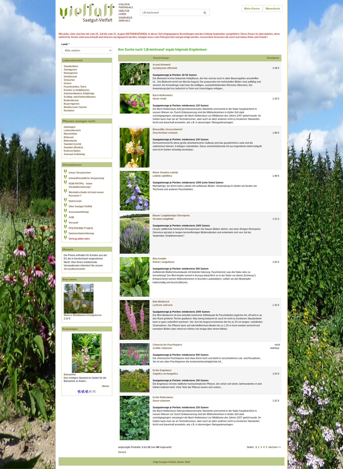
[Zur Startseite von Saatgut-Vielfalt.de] (96, 12)
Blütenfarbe (70, 140)
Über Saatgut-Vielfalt (80, 206)
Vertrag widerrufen (79, 238)
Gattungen (69, 127)
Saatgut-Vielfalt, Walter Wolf (174, 462)
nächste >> (274, 447)
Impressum (75, 201)
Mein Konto (252, 8)
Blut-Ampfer (160, 258)
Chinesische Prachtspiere (167, 344)
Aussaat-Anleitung (74, 154)
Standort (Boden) (73, 147)
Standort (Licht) (72, 144)
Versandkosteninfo (74, 269)
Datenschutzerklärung (81, 233)
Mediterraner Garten (75, 107)
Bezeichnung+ (161, 58)
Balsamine (70, 374)
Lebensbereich (72, 130)
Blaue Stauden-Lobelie (165, 172)
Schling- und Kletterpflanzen (79, 96)
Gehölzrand (70, 76)
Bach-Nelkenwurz (163, 95)
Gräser (68, 83)
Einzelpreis (273, 58)
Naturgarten (70, 73)
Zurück (122, 452)
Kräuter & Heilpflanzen (76, 90)
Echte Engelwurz (162, 370)
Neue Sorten (70, 279)
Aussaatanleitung (79, 212)
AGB (71, 217)
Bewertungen (70, 329)
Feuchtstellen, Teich (75, 86)
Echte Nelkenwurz (163, 397)
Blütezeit (69, 137)
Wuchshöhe (70, 133)
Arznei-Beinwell (161, 64)
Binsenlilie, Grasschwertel (167, 129)
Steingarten (70, 69)
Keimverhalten (72, 150)
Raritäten (69, 110)
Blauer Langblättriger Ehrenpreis (171, 215)
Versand (73, 222)
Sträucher (69, 80)
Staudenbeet (71, 66)
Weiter (106, 386)
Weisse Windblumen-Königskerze (83, 315)
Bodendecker (71, 100)
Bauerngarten (71, 103)
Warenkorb (273, 8)
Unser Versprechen (80, 172)
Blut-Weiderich (161, 301)
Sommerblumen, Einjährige (79, 93)
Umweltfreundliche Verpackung (86, 178)
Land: (65, 44)
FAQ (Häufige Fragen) (81, 228)
